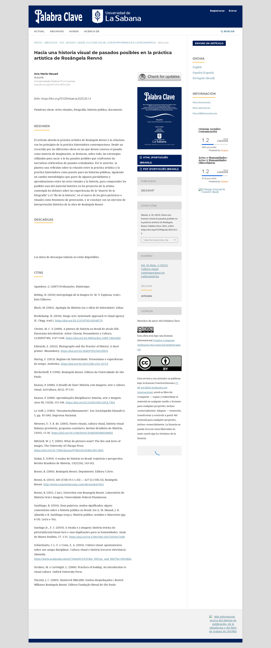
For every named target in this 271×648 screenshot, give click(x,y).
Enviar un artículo (209, 43)
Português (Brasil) (204, 78)
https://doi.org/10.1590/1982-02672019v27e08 (97, 536)
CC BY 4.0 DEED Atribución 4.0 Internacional (157, 387)
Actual (39, 31)
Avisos (74, 31)
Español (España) (203, 72)
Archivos (57, 31)
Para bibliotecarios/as (205, 113)
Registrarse (217, 10)
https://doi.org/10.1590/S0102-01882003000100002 (82, 433)
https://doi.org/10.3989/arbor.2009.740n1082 (93, 338)
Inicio (38, 42)
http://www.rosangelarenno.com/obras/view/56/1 (74, 484)
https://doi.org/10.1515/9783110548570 (79, 320)
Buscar (228, 31)
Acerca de (91, 31)
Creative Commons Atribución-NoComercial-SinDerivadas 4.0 (159, 345)
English (197, 67)
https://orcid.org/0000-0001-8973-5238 (52, 85)
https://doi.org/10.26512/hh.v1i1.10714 (84, 364)
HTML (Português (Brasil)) (154, 160)
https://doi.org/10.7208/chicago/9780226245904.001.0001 (69, 450)
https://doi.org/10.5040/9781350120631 (84, 351)
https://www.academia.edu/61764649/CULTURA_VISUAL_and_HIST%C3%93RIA (82, 559)
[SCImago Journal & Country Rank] (215, 192)
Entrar (233, 10)
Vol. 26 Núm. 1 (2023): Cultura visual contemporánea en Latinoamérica (108, 42)
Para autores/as (201, 108)
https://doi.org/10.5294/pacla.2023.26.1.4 (66, 98)
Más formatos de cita (156, 240)
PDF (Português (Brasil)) (160, 168)
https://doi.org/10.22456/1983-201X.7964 (90, 402)
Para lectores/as (202, 102)
